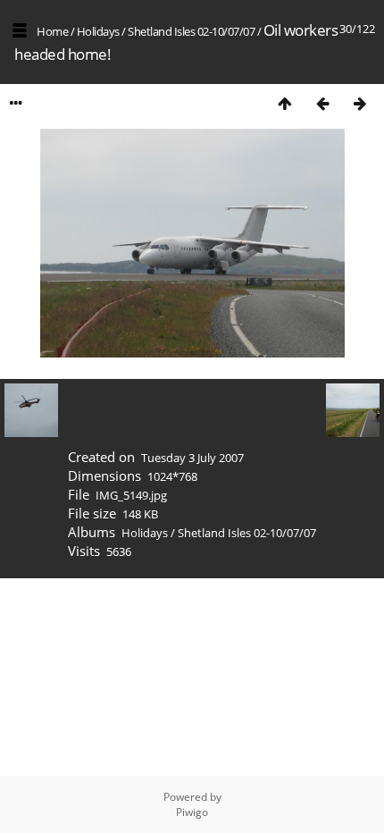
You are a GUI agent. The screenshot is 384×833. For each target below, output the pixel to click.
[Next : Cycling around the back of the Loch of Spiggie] (360, 103)
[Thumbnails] (285, 103)
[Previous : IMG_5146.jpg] (322, 103)
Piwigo (192, 812)
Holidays (98, 31)
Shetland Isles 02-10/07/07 (191, 31)
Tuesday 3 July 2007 (192, 458)
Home (52, 31)
